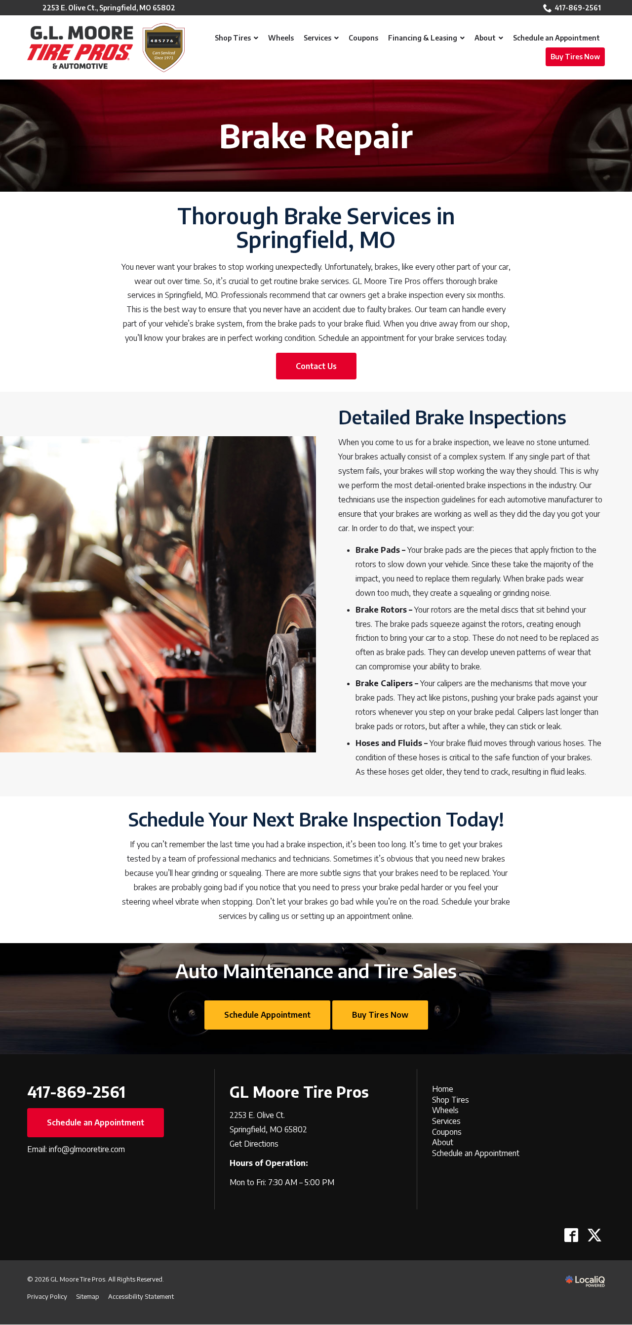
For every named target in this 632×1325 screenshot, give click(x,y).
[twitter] (594, 1234)
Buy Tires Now (380, 1015)
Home (442, 1089)
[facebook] (571, 1234)
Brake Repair (316, 136)
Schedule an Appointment (95, 1122)
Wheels (445, 1110)
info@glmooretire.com (87, 1149)
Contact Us (316, 366)
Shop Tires (450, 1100)
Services (446, 1121)
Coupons (447, 1132)
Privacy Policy (47, 1296)
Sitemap (87, 1296)
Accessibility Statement (141, 1296)
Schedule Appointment (267, 1015)
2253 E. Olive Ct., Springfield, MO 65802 (108, 7)
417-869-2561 (577, 7)
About (442, 1142)
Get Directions (254, 1144)
